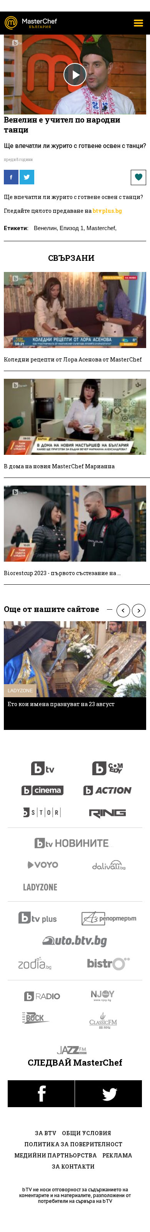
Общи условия (86, 1133)
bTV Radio (42, 996)
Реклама (117, 1155)
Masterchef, (102, 228)
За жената (42, 887)
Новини (75, 844)
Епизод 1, (72, 228)
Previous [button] (123, 610)
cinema (43, 786)
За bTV (46, 1133)
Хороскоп (42, 963)
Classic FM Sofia (107, 1021)
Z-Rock (40, 1018)
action (107, 786)
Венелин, (46, 228)
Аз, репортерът (109, 918)
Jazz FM (75, 1050)
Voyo (42, 865)
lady (42, 809)
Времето (109, 865)
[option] (75, 675)
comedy (107, 764)
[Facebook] (11, 177)
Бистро (109, 963)
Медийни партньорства (55, 1155)
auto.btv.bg (75, 941)
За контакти (73, 1166)
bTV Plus (42, 917)
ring (107, 809)
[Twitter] (27, 177)
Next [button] (138, 610)
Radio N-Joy (109, 996)
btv (42, 764)
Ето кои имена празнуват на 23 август (61, 704)
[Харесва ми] (138, 177)
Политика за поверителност (73, 1144)
